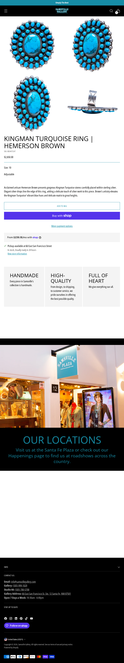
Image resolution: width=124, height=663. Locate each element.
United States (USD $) (15, 639)
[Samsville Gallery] (62, 11)
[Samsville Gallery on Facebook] (6, 619)
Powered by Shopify (11, 647)
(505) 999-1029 (20, 585)
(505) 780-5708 (22, 589)
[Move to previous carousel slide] (110, 327)
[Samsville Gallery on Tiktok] (27, 619)
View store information (17, 253)
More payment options (62, 226)
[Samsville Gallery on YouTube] (32, 619)
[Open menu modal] (5, 11)
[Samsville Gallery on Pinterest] (21, 619)
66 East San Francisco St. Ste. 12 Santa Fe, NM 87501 (46, 593)
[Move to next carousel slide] (117, 327)
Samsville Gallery (24, 644)
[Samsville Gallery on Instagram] (11, 619)
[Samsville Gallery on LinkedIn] (16, 619)
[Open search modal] (111, 11)
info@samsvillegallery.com (23, 581)
